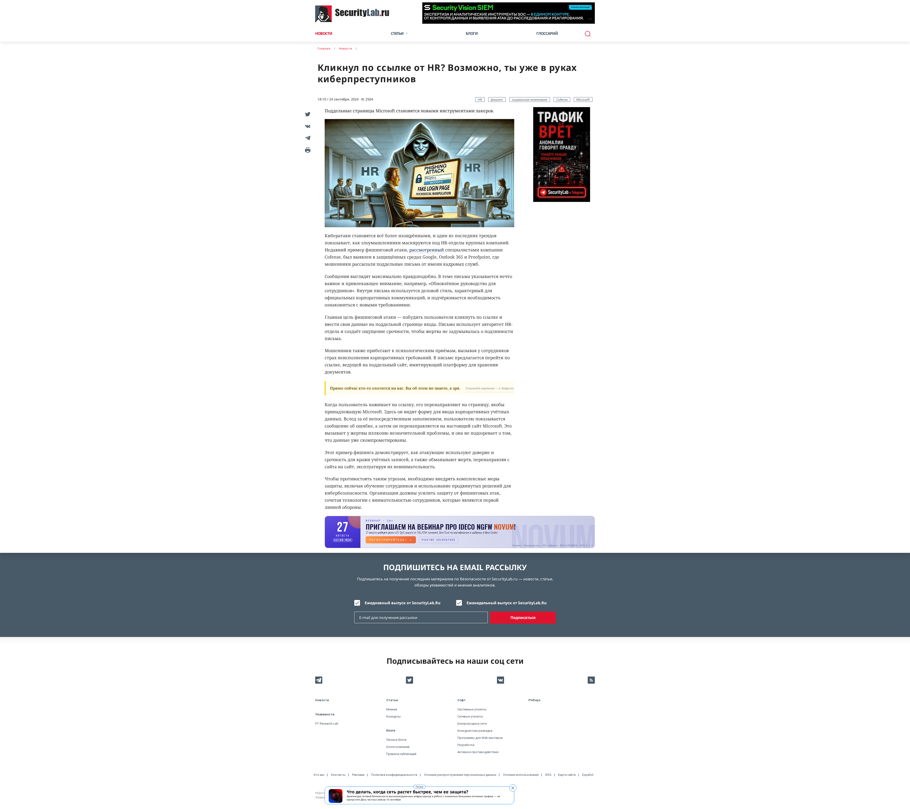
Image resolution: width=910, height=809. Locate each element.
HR (480, 99)
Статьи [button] (397, 33)
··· (590, 19)
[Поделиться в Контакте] (306, 126)
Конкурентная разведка (474, 730)
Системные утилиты (472, 709)
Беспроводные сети (472, 723)
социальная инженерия (529, 99)
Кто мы (319, 775)
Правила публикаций (401, 754)
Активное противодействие (477, 752)
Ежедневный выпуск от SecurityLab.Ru (402, 602)
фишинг (497, 99)
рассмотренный (426, 250)
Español (587, 775)
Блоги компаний (398, 747)
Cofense (562, 99)
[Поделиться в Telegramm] (306, 137)
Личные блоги (396, 739)
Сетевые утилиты (470, 716)
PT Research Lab (326, 723)
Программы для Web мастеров (480, 738)
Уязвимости (324, 714)
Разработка (465, 745)
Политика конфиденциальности (394, 775)
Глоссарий (547, 33)
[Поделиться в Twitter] (306, 114)
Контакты (338, 775)
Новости (323, 33)
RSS (548, 775)
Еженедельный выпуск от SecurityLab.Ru (506, 602)
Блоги (472, 33)
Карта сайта (567, 775)
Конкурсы (393, 716)
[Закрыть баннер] (512, 787)
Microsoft (583, 99)
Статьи (392, 700)
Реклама (419, 786)
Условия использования (521, 775)
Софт (461, 700)
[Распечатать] (306, 149)
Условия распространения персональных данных (460, 775)
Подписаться (523, 617)
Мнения (391, 709)
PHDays (534, 700)
